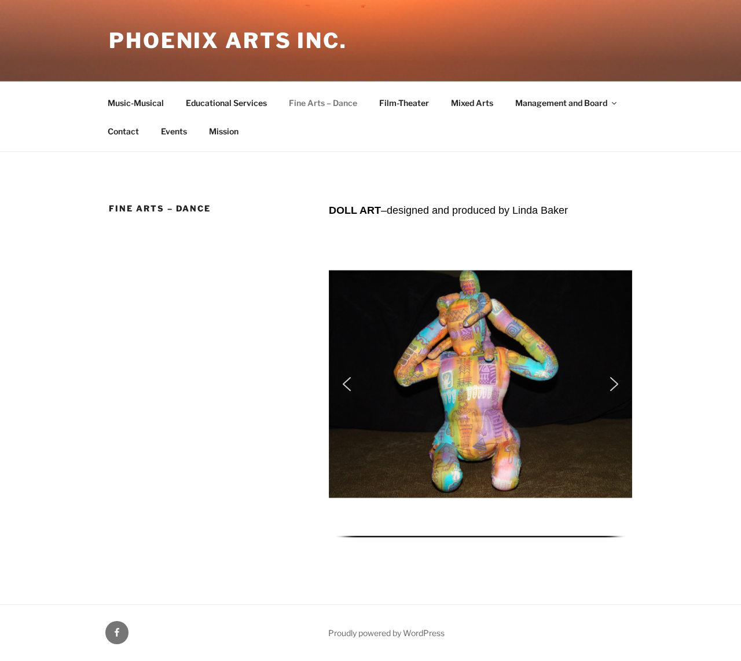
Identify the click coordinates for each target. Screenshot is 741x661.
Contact (123, 131)
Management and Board (561, 103)
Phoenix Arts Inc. (228, 40)
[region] (480, 391)
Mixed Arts (472, 103)
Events (174, 131)
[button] (347, 384)
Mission (224, 131)
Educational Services (226, 103)
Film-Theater (404, 103)
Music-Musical (136, 103)
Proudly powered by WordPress (386, 633)
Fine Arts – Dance (323, 103)
